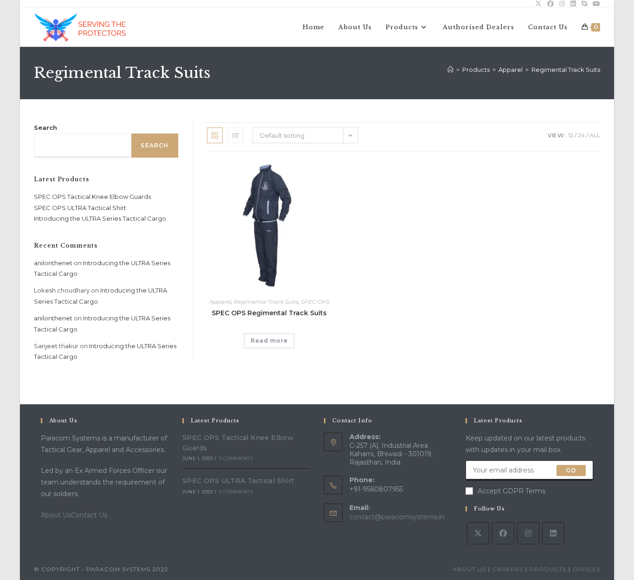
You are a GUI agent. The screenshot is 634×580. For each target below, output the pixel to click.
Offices (586, 569)
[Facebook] (503, 533)
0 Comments (235, 458)
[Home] (450, 69)
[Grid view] (215, 135)
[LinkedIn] (553, 533)
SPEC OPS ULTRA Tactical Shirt (80, 207)
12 (570, 135)
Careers (507, 569)
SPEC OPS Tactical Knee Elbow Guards (92, 196)
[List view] (235, 135)
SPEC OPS (315, 301)
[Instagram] (528, 533)
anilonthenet (53, 263)
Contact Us (89, 515)
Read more (269, 340)
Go (571, 470)
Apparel (220, 301)
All (594, 135)
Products (548, 569)
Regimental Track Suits (565, 69)
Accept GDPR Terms (511, 491)
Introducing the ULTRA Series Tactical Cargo (100, 218)
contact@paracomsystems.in (396, 517)
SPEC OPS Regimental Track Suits (269, 313)
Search (45, 127)
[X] (478, 533)
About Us (56, 515)
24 (581, 135)
